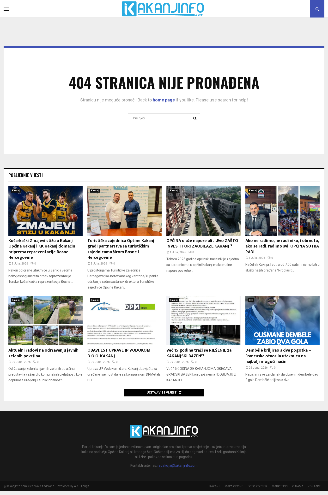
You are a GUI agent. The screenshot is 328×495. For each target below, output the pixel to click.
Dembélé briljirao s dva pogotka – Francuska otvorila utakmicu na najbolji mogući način (278, 356)
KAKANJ (214, 486)
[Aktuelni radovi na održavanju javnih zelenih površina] (45, 320)
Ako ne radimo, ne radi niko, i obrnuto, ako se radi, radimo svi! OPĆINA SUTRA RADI (282, 246)
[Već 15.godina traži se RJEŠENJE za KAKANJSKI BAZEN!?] (203, 320)
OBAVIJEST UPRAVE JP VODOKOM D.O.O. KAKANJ (118, 353)
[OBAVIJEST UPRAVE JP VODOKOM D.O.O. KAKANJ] (124, 320)
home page (164, 99)
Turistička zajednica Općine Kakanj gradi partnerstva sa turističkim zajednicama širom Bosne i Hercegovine (120, 249)
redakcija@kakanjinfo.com (178, 465)
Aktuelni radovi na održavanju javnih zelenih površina (43, 353)
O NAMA (297, 486)
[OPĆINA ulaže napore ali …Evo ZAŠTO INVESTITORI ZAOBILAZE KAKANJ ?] (203, 211)
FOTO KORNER (257, 486)
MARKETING (280, 486)
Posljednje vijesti (25, 175)
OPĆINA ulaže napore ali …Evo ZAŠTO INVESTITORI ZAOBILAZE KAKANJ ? (202, 243)
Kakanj (16, 190)
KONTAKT (314, 486)
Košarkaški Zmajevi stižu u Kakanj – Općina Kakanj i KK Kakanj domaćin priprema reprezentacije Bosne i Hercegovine (42, 249)
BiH (251, 300)
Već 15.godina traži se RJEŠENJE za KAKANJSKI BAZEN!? (198, 353)
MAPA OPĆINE (234, 486)
